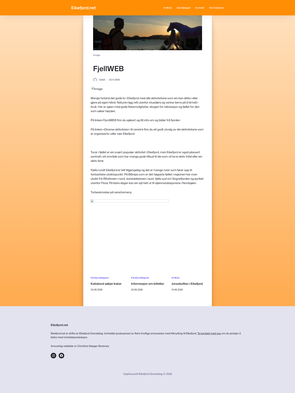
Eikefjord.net (83, 7)
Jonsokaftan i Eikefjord (187, 283)
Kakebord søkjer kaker (106, 283)
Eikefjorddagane (100, 277)
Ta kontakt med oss (209, 333)
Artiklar (175, 277)
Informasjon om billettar (147, 283)
